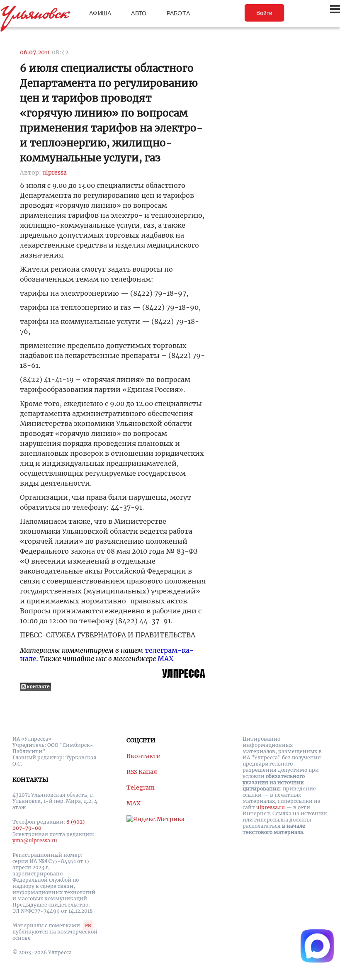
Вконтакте (143, 756)
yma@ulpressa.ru (34, 840)
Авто (138, 13)
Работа (178, 13)
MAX (165, 658)
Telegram (140, 787)
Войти (264, 13)
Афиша (100, 13)
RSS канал (141, 772)
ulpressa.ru (270, 807)
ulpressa (54, 172)
